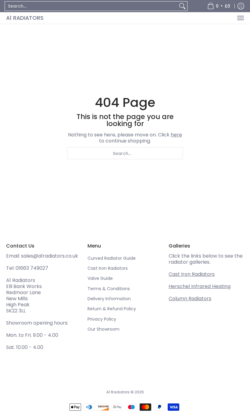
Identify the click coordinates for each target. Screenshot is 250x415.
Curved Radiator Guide (112, 258)
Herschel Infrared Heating (199, 286)
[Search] (182, 6)
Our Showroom (104, 329)
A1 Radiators (25, 18)
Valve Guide (100, 278)
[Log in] (241, 6)
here (176, 134)
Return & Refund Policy (112, 309)
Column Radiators (190, 298)
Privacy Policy (102, 319)
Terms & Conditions (109, 289)
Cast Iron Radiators (108, 268)
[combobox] (91, 6)
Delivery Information (109, 299)
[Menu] (240, 18)
